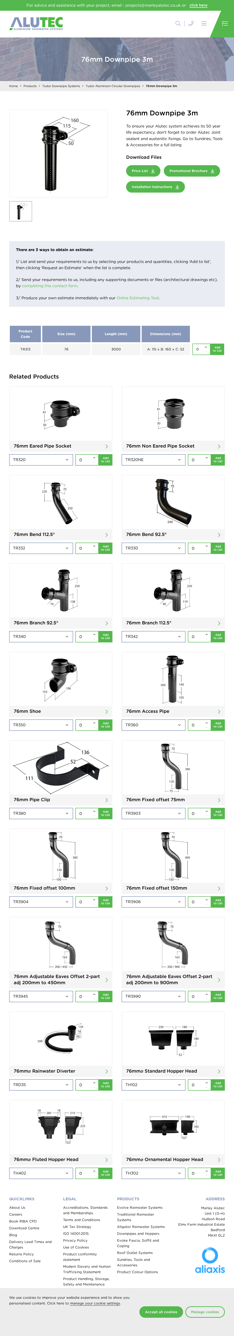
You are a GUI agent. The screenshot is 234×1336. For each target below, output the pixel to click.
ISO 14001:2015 (76, 1234)
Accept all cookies (161, 1312)
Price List (140, 171)
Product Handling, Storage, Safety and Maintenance (86, 1281)
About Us (17, 1208)
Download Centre (24, 1228)
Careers (15, 1214)
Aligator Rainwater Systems (141, 1227)
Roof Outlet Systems (135, 1253)
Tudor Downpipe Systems (61, 86)
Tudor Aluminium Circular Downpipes (113, 86)
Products (30, 86)
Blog (13, 1235)
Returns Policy (21, 1254)
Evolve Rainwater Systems (139, 1208)
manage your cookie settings (95, 1303)
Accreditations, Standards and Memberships (85, 1210)
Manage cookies (205, 1312)
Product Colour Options (137, 1272)
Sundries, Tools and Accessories (133, 1262)
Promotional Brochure (189, 171)
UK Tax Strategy (77, 1227)
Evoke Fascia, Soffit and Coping (138, 1243)
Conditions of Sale (25, 1261)
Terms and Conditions (81, 1220)
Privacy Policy (75, 1240)
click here (198, 5)
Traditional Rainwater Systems (135, 1217)
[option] (58, 153)
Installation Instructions (152, 187)
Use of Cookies (76, 1247)
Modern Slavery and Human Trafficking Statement (87, 1269)
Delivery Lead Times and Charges (30, 1244)
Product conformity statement (80, 1257)
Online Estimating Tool (138, 298)
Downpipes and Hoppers (138, 1234)
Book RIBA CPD (23, 1221)
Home (13, 86)
